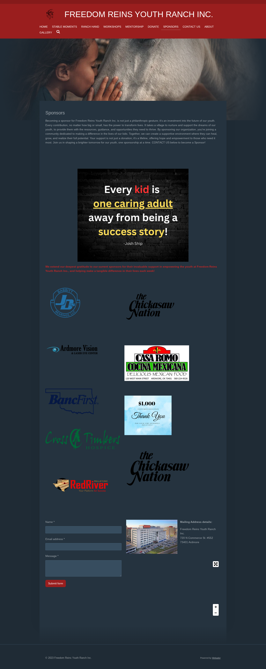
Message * (51, 556)
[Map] (173, 588)
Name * (50, 521)
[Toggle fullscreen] (216, 564)
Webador (216, 658)
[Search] (58, 32)
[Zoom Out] (216, 613)
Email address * (55, 539)
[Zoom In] (216, 607)
